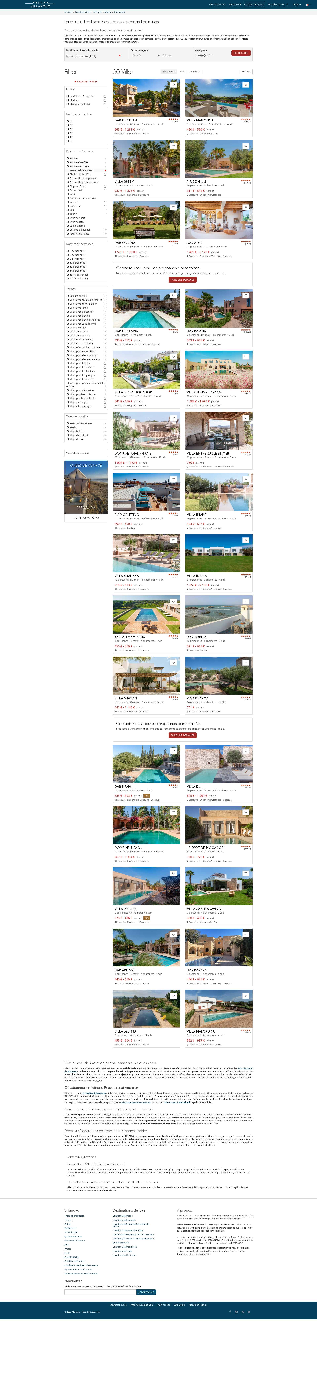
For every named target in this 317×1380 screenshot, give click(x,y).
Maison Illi (196, 181)
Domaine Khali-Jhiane (133, 453)
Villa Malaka (126, 909)
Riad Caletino (127, 514)
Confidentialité (71, 1257)
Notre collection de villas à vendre (81, 1273)
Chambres (195, 71)
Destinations (217, 4)
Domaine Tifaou (128, 847)
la (94, 1092)
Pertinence (169, 71)
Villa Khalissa (127, 576)
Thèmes (68, 1219)
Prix (182, 71)
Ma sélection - (278, 4)
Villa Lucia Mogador (133, 392)
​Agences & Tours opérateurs (78, 1269)
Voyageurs (201, 50)
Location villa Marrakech (125, 1246)
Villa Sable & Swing (204, 909)
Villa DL (193, 786)
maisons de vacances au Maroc (135, 1102)
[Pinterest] (243, 1312)
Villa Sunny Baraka (204, 392)
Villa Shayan (126, 698)
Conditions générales (74, 1261)
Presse (67, 1248)
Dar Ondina (125, 242)
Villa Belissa (125, 1031)
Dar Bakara (197, 970)
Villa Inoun (197, 576)
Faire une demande (182, 279)
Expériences (70, 1228)
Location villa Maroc (122, 1215)
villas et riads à (177, 1102)
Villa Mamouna (200, 120)
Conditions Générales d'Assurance (81, 1265)
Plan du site (163, 1304)
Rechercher (241, 52)
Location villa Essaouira (124, 1219)
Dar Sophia (196, 637)
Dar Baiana (196, 331)
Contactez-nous (254, 4)
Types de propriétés (74, 1215)
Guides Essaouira (121, 1242)
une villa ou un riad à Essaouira (120, 35)
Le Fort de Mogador (205, 847)
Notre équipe (70, 1232)
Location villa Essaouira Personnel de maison (131, 1225)
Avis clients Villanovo (74, 1240)
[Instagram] (236, 1312)
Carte (247, 71)
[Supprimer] (105, 170)
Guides (67, 1224)
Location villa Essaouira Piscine (128, 1230)
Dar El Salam (126, 120)
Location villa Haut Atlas (124, 1255)
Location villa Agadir (122, 1250)
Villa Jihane (197, 514)
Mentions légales (198, 1304)
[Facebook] (230, 1312)
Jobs (66, 1244)
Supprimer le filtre (87, 81)
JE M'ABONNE (146, 1292)
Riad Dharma (198, 698)
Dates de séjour (139, 50)
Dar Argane (125, 970)
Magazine (235, 4)
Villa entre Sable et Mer (208, 453)
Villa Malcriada (201, 1031)
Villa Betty (124, 181)
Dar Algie (195, 242)
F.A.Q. (67, 1252)
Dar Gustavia (126, 331)
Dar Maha (123, 786)
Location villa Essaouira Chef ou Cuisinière (133, 1234)
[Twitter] (249, 1312)
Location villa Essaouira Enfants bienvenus (133, 1238)
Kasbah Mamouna (130, 637)
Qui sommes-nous (73, 1236)
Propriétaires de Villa (142, 1304)
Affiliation (179, 1304)
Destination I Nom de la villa (82, 50)
